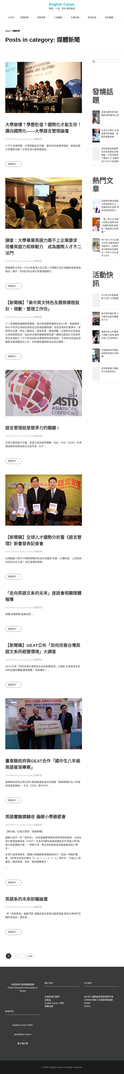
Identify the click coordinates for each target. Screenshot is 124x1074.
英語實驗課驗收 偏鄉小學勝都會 (35, 817)
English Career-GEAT (22, 1025)
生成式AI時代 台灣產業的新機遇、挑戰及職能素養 (110, 133)
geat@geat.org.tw (22, 1034)
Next (21, 956)
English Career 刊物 (54, 1003)
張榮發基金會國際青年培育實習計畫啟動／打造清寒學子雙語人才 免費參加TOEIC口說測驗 (110, 155)
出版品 (48, 1000)
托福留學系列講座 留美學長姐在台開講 (109, 353)
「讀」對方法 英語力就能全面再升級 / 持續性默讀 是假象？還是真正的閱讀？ (110, 225)
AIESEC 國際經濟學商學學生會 (98, 996)
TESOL (87, 1006)
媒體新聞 (38, 139)
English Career (62, 4)
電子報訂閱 (22, 1043)
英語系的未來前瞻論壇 (26, 899)
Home (7, 31)
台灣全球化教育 (52, 996)
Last (30, 956)
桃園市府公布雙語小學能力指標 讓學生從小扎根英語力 (110, 334)
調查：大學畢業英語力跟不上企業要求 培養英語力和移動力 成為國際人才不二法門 (43, 247)
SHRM (87, 1003)
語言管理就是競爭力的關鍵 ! (32, 428)
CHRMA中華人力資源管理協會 (98, 1000)
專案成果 (49, 1006)
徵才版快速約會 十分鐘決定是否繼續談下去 (110, 316)
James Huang (27, 139)
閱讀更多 (12, 164)
